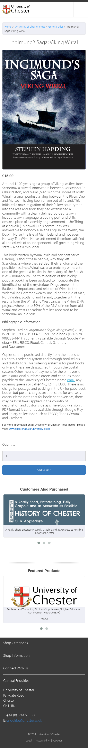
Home (8, 26)
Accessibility (43, 740)
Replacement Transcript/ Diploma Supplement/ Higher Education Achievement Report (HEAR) (44, 610)
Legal (29, 740)
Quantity (8, 444)
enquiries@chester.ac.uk (24, 720)
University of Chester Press (30, 26)
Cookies (57, 740)
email (71, 379)
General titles (55, 26)
